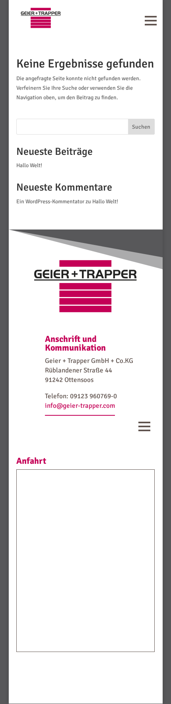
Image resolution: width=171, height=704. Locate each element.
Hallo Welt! (29, 165)
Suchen (141, 126)
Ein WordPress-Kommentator (50, 201)
